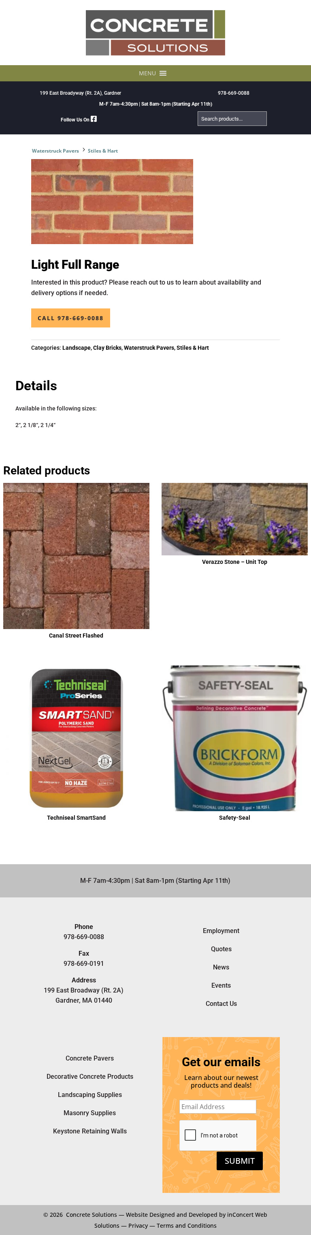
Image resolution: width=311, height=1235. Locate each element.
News (221, 967)
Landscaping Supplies (90, 1095)
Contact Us (221, 1004)
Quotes (221, 949)
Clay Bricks (107, 347)
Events (221, 985)
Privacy (138, 1225)
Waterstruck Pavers (55, 150)
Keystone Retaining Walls (90, 1131)
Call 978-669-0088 (71, 318)
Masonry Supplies (90, 1113)
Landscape (76, 347)
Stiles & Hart (103, 150)
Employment (221, 931)
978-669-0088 (233, 93)
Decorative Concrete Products (90, 1076)
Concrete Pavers (90, 1058)
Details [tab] (36, 385)
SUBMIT (240, 1160)
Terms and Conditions (187, 1225)
